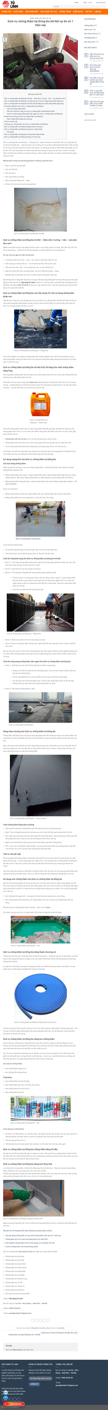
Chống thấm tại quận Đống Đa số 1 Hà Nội (24, 1335)
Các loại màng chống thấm (16, 109)
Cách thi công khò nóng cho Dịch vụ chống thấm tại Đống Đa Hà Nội (31, 111)
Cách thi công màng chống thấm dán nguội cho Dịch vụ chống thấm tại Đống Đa (35, 114)
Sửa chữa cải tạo (48, 12)
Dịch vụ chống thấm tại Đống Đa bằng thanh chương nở (23, 127)
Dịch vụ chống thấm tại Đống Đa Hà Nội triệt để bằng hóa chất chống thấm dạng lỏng (34, 104)
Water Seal (34, 382)
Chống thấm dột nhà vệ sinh (15, 439)
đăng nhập (17, 1350)
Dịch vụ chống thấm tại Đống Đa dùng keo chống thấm (23, 129)
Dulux (48, 907)
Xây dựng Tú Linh (28, 282)
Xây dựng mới (32, 12)
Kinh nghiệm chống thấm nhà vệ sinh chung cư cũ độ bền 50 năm (30, 1243)
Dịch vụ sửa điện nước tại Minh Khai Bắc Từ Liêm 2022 (97, 93)
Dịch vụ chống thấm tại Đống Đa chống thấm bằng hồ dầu (24, 134)
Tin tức (88, 12)
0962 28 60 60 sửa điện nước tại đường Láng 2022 (97, 56)
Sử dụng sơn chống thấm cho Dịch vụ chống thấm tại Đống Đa (26, 124)
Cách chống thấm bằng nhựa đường (19, 119)
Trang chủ (6, 12)
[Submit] (104, 7)
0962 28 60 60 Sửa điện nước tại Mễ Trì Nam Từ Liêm (97, 104)
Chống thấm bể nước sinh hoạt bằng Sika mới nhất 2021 (26, 1239)
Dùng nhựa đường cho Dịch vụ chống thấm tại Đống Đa (23, 116)
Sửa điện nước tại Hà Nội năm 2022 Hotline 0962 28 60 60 (97, 81)
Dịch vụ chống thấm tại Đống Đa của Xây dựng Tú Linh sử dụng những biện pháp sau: (34, 101)
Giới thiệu (18, 12)
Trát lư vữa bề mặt (10, 121)
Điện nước (78, 12)
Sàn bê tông (87, 120)
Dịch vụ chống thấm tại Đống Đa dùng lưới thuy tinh (22, 137)
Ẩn (40, 94)
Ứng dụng (10, 132)
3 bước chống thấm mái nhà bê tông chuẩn (21, 1247)
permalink (61, 1328)
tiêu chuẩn (93, 120)
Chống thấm (65, 12)
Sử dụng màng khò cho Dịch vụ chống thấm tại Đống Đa (23, 106)
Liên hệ (97, 12)
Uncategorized (89, 38)
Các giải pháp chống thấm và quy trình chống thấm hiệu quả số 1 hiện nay (33, 1236)
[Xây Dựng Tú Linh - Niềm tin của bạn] (12, 4)
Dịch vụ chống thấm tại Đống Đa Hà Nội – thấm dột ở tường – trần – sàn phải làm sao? (35, 98)
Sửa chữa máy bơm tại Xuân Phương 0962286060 (95, 68)
